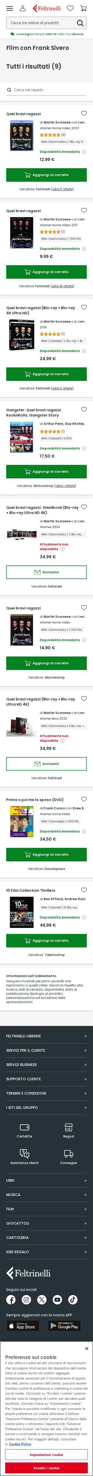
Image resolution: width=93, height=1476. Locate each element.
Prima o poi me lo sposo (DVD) (35, 799)
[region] (46, 1408)
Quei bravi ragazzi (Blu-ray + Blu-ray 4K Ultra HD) (40, 310)
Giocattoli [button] (17, 1223)
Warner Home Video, (55, 128)
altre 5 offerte (62, 189)
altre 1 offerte (65, 486)
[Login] (22, 8)
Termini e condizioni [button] (26, 1093)
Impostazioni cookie (46, 1454)
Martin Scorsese (57, 122)
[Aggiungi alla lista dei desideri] (84, 113)
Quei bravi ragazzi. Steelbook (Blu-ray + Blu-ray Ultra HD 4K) (42, 510)
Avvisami (50, 572)
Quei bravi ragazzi (23, 113)
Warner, (45, 527)
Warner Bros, (49, 718)
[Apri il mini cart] (83, 8)
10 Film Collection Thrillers (30, 890)
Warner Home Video (55, 622)
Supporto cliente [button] (23, 1079)
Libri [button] (10, 1180)
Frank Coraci (54, 808)
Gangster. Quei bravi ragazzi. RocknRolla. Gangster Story (34, 412)
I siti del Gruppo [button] (22, 1107)
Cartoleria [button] (17, 1237)
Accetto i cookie (46, 1467)
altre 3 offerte (62, 388)
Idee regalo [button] (17, 1251)
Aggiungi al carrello (50, 174)
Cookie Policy (20, 1443)
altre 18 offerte (62, 286)
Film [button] (10, 1209)
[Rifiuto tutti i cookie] (86, 1348)
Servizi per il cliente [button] (25, 1050)
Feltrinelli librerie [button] (23, 1036)
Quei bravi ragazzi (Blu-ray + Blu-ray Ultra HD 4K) (40, 702)
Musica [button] (13, 1194)
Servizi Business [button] (21, 1064)
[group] (46, 34)
